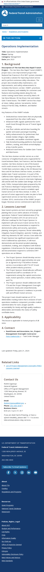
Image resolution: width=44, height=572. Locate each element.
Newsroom (6, 512)
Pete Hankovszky (13, 336)
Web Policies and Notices (11, 557)
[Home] (22, 14)
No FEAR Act (6, 541)
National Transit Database (11, 508)
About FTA (5, 485)
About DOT (6, 525)
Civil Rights (6, 532)
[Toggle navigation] (39, 20)
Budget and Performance (11, 528)
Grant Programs (8, 505)
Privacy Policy (7, 548)
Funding (5, 488)
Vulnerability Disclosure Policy (12, 554)
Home (4, 32)
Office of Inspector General (12, 545)
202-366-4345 (16, 406)
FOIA (3, 535)
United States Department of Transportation (19, 7)
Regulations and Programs (18, 32)
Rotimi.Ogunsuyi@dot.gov (14, 403)
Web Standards (7, 561)
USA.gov (5, 551)
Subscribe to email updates (14, 467)
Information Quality (9, 538)
